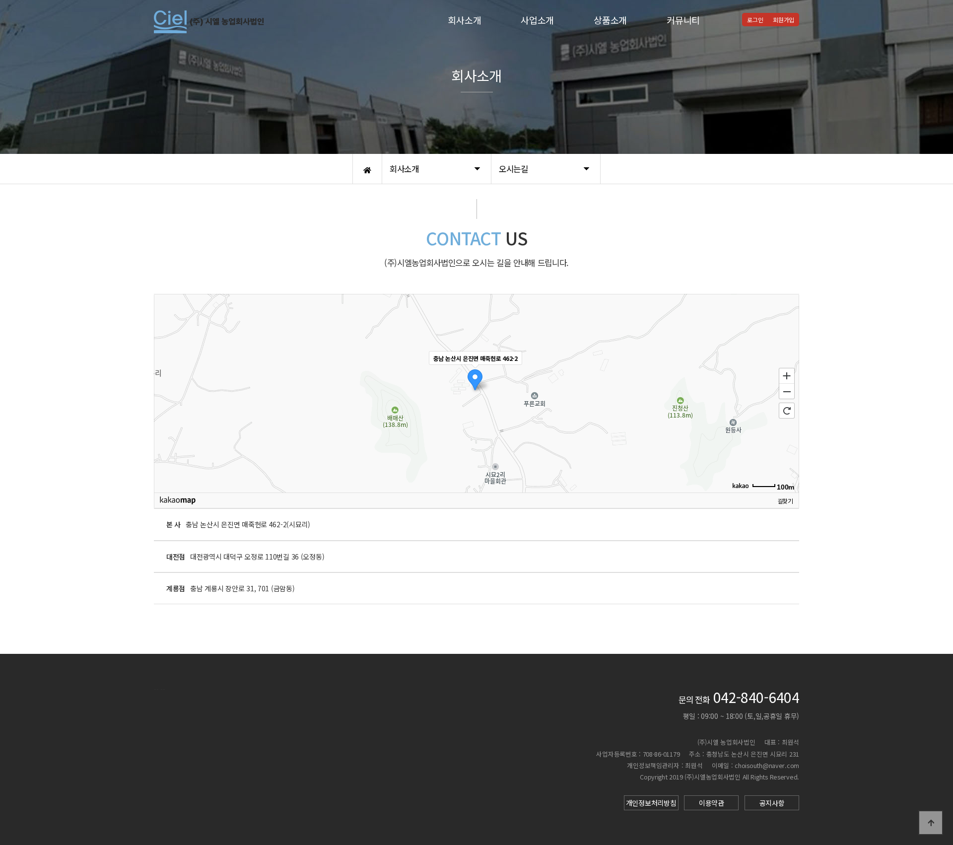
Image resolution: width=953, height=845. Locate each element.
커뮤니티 (683, 19)
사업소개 (537, 19)
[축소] (786, 391)
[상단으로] (930, 822)
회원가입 (783, 19)
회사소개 (464, 19)
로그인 (755, 19)
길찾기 (785, 500)
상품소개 (610, 19)
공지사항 (772, 803)
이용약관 (711, 803)
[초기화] (786, 410)
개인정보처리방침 (651, 803)
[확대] (786, 375)
